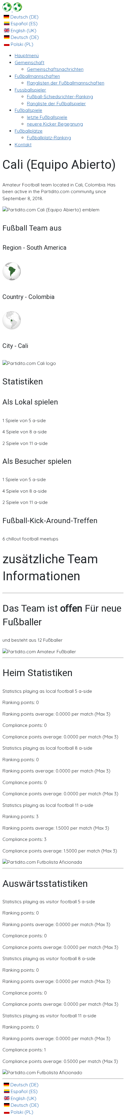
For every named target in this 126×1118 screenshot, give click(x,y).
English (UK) (22, 30)
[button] (29, 62)
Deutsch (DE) (24, 17)
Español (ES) (23, 23)
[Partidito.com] (12, 10)
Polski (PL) (21, 44)
